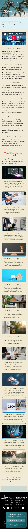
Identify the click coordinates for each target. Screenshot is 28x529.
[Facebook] (11, 507)
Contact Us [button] (19, 505)
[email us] (8, 507)
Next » (19, 477)
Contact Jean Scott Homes (11, 479)
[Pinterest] (19, 507)
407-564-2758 (8, 505)
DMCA (10, 510)
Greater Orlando (6, 53)
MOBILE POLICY (19, 510)
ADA (5, 510)
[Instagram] (15, 507)
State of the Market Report (14, 139)
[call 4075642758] (4, 507)
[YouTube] (23, 507)
